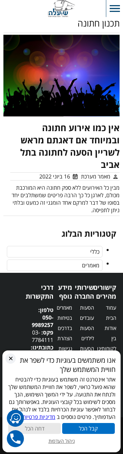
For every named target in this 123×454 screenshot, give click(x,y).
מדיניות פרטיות (39, 417)
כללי (94, 251)
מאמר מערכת (95, 176)
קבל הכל (88, 428)
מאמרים (90, 265)
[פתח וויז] (15, 418)
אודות (110, 328)
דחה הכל (34, 428)
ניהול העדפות (62, 441)
